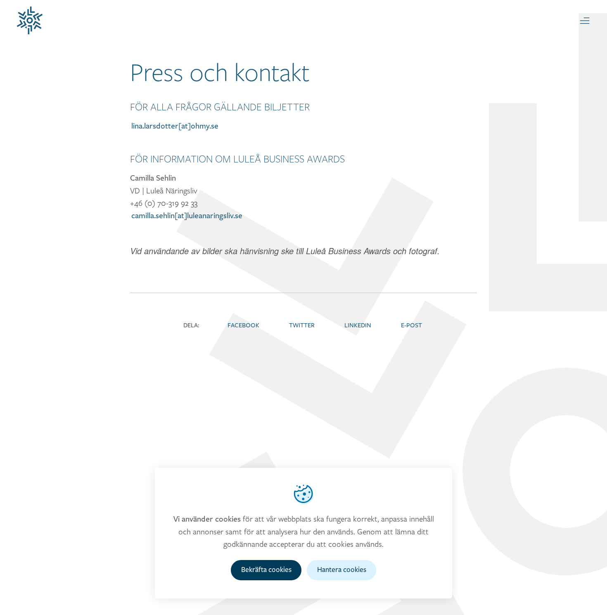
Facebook (243, 325)
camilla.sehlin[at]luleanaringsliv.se (186, 216)
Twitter (302, 325)
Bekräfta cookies (266, 569)
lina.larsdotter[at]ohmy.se (174, 126)
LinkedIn (357, 325)
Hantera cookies (341, 569)
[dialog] (303, 533)
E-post (411, 325)
